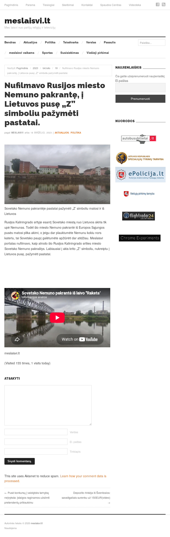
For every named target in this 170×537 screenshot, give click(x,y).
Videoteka (135, 5)
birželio (46, 68)
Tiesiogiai (48, 5)
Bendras (10, 42)
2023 (35, 68)
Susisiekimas (69, 52)
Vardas (74, 432)
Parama (30, 5)
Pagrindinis (11, 5)
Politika (50, 42)
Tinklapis (75, 451)
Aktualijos (30, 42)
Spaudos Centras (110, 5)
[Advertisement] (57, 272)
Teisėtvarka (70, 42)
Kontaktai (87, 5)
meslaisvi (17, 132)
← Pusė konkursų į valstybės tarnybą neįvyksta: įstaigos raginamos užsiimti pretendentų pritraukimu (27, 497)
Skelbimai (68, 5)
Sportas (47, 52)
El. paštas (75, 442)
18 (56, 68)
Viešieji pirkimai (98, 52)
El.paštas (121, 80)
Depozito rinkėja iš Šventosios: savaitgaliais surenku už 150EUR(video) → (86, 497)
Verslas (91, 42)
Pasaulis (110, 42)
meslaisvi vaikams (21, 52)
